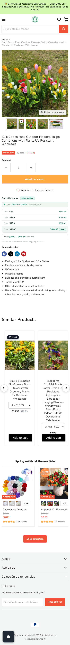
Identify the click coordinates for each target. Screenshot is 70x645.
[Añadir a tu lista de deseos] (28, 472)
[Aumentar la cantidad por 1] (31, 167)
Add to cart (20, 437)
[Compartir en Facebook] (4, 253)
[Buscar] (63, 29)
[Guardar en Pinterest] (23, 253)
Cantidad (6, 160)
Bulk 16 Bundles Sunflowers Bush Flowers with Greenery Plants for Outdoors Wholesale (19, 390)
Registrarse (55, 602)
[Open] (8, 636)
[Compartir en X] (10, 253)
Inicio (4, 39)
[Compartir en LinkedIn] (17, 253)
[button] (11, 124)
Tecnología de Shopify (35, 638)
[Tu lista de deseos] (59, 19)
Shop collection (35, 539)
